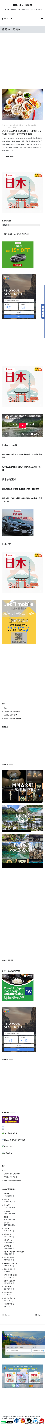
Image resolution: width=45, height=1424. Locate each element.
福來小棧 (7, 1199)
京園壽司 (7, 1228)
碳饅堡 (6, 1217)
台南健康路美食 (9, 1304)
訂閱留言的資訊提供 (10, 715)
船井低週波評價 (9, 1257)
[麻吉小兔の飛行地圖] (3, 1127)
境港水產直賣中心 (9, 1269)
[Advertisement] (22, 63)
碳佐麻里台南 (8, 1240)
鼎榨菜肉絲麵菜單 (9, 1281)
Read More (10, 156)
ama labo (7, 1211)
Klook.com (6, 1315)
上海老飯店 (7, 1246)
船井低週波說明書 (9, 1298)
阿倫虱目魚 (7, 1234)
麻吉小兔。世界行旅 (22, 5)
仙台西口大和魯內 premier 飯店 (14, 1252)
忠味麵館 (7, 1223)
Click (43, 311)
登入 (5, 708)
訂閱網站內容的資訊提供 (12, 711)
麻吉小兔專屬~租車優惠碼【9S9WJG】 (16, 234)
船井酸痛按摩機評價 (10, 1263)
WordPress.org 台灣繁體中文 (13, 718)
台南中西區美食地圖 (10, 1275)
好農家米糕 (7, 1286)
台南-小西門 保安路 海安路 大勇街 (12, 125)
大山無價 (7, 1205)
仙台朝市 (7, 1194)
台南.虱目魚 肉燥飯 (30, 125)
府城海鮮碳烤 (8, 1292)
